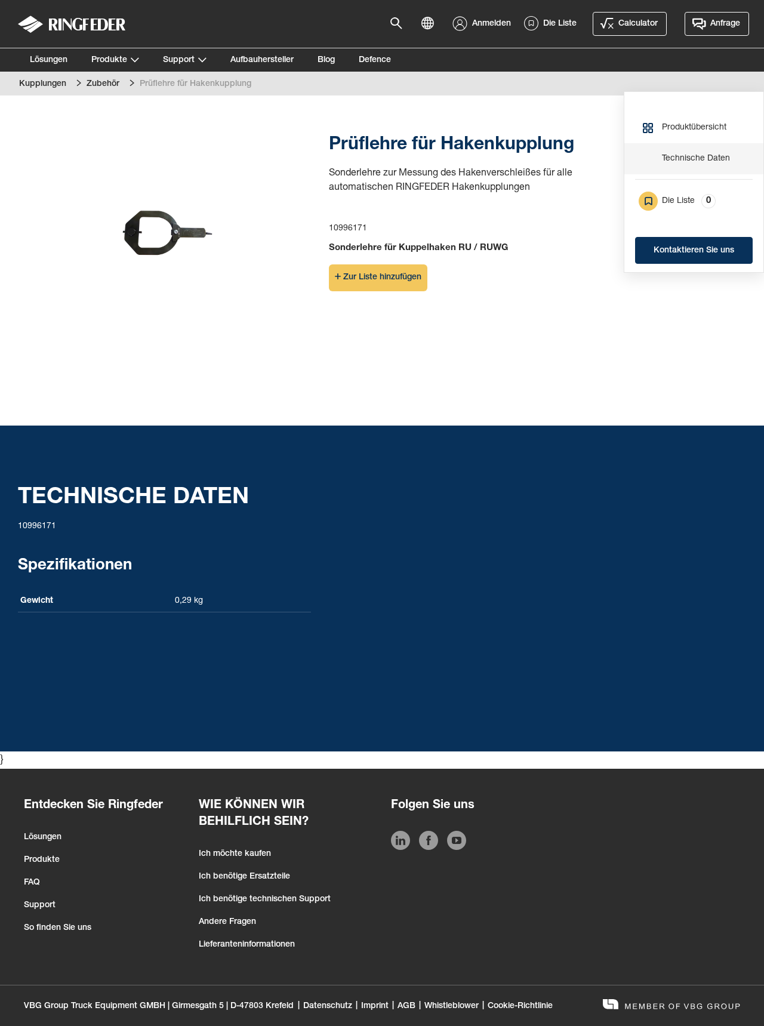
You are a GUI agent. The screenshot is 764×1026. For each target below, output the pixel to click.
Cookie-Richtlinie (520, 1006)
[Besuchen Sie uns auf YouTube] (456, 842)
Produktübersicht (694, 128)
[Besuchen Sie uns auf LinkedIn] (400, 842)
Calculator (638, 24)
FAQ (32, 883)
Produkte (109, 60)
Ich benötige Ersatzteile (244, 877)
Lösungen (48, 60)
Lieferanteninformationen (247, 945)
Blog (326, 60)
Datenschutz (327, 1006)
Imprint (375, 1006)
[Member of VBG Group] (671, 1006)
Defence (375, 60)
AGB (406, 1006)
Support (179, 60)
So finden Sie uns (57, 928)
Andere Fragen (227, 922)
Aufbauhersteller (262, 60)
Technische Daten (696, 159)
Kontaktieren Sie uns (694, 251)
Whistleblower (451, 1006)
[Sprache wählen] (431, 24)
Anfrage (725, 24)
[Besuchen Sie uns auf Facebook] (428, 842)
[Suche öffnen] (400, 24)
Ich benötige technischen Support (265, 899)
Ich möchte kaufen (235, 854)
